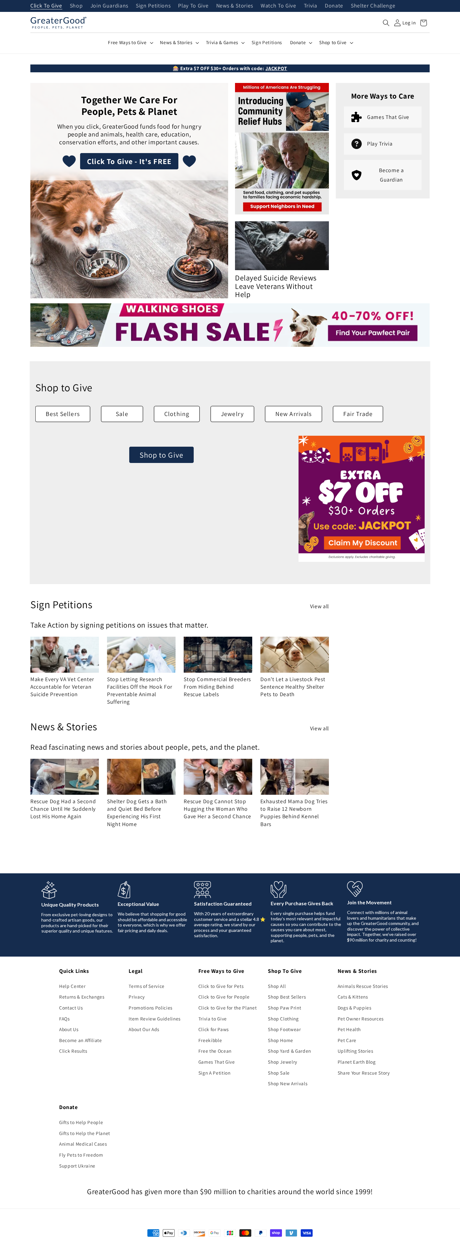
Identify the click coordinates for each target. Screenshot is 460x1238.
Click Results (73, 1051)
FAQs (64, 1018)
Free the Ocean (215, 1051)
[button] (386, 22)
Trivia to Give (212, 1018)
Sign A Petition (214, 1073)
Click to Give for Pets (221, 986)
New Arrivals (293, 412)
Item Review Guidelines (155, 1018)
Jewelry (232, 412)
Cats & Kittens (353, 997)
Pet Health (349, 1029)
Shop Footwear (284, 1029)
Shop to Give (161, 453)
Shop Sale (279, 1073)
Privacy (137, 997)
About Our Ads (144, 1029)
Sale (122, 412)
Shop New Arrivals (287, 1083)
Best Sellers (63, 412)
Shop (76, 6)
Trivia (310, 6)
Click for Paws (213, 1029)
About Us (68, 1029)
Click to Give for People (224, 997)
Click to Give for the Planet (227, 1007)
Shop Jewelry (282, 1062)
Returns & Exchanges (82, 997)
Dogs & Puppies (354, 1007)
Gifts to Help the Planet (84, 1133)
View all (319, 604)
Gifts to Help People (81, 1122)
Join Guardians (109, 6)
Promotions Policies (150, 1007)
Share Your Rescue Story (364, 1073)
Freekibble (210, 1040)
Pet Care (347, 1040)
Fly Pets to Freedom (81, 1155)
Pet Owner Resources (361, 1018)
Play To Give (193, 6)
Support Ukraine (77, 1166)
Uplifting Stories (355, 1051)
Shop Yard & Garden (289, 1051)
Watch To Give (278, 6)
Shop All (277, 986)
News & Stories (234, 6)
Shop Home (280, 1040)
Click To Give (46, 6)
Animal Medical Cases (83, 1144)
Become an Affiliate (80, 1040)
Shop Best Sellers (287, 997)
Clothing (176, 412)
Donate (334, 6)
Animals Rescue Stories (363, 986)
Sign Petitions (153, 6)
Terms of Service (147, 986)
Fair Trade (358, 412)
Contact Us (71, 1007)
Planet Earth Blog (357, 1062)
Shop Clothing (283, 1018)
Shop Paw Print (284, 1007)
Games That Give (216, 1062)
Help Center (72, 986)
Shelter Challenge (373, 6)
